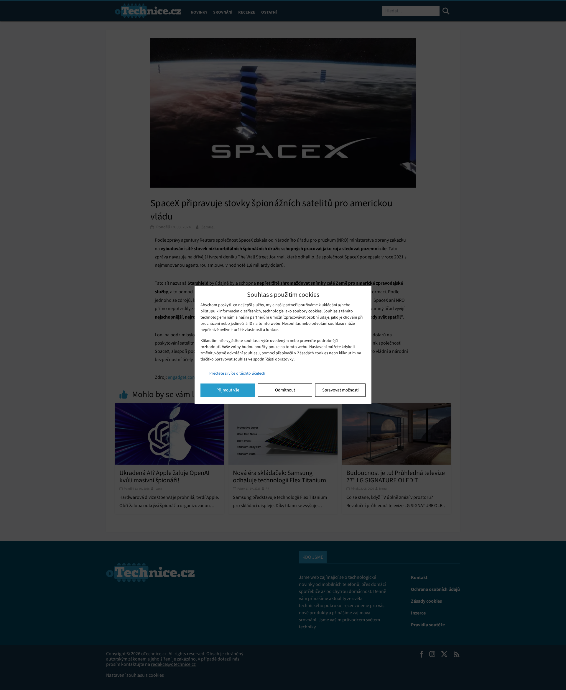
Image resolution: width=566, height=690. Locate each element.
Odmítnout (285, 390)
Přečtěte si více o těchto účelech (237, 373)
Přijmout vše (227, 390)
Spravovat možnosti (340, 390)
